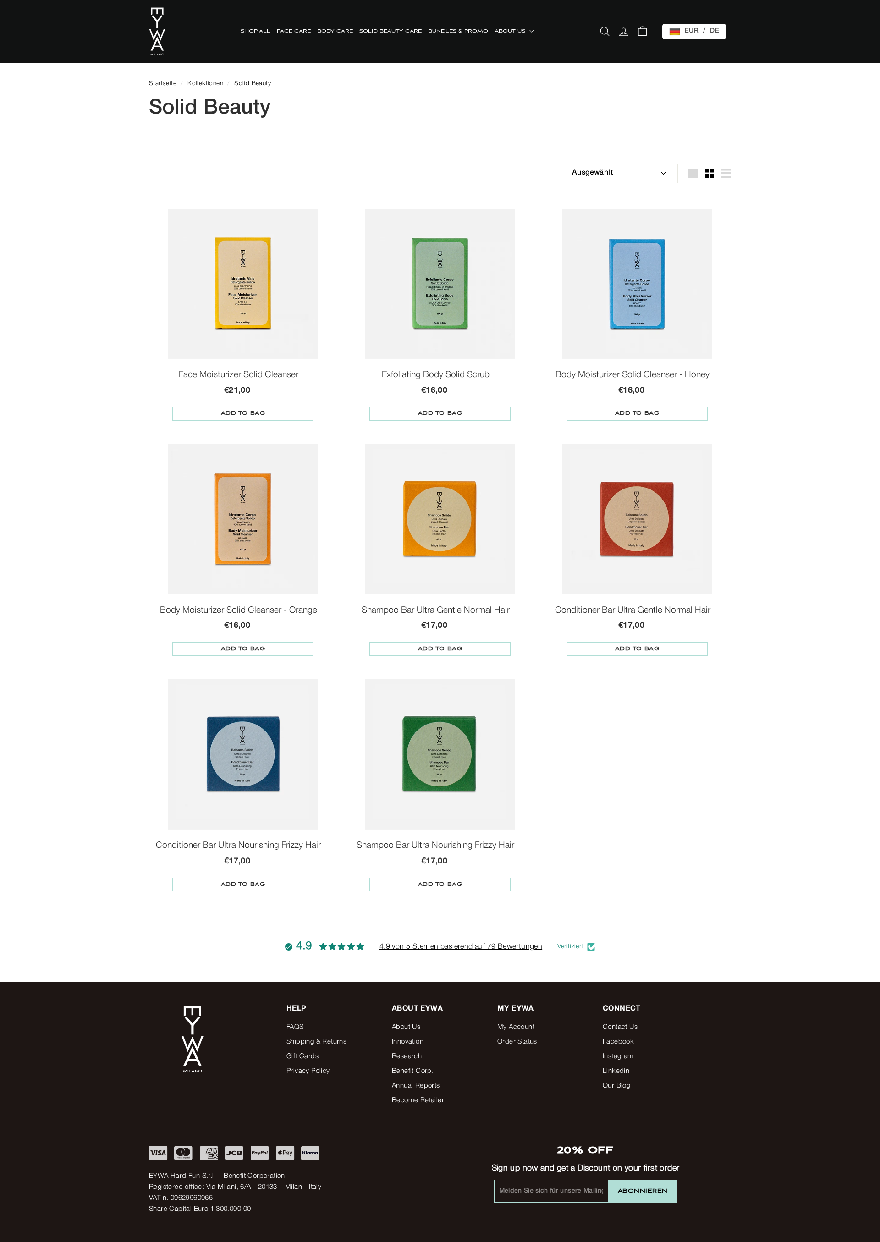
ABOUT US (511, 31)
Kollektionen (205, 84)
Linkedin (616, 1071)
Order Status (517, 1042)
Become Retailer (418, 1100)
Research (407, 1056)
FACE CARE (294, 31)
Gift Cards (302, 1056)
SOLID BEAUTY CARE (390, 31)
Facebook (618, 1042)
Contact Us (620, 1027)
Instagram (618, 1056)
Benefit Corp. (413, 1071)
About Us (406, 1027)
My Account (515, 1027)
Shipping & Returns (316, 1042)
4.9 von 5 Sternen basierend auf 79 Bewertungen (461, 947)
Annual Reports (416, 1086)
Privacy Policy (308, 1071)
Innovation (408, 1042)
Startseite (162, 84)
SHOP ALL (255, 31)
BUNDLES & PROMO (458, 31)
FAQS (295, 1027)
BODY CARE (335, 31)
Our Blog (616, 1086)
